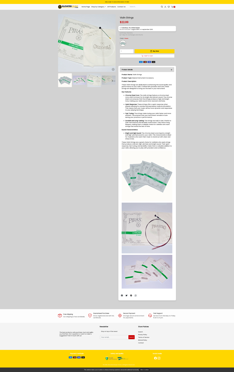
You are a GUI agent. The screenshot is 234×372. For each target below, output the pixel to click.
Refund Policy (142, 340)
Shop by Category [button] (98, 7)
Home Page (86, 7)
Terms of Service (143, 337)
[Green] (123, 43)
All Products (111, 7)
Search (140, 332)
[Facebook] (155, 358)
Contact (141, 343)
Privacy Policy (142, 335)
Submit (131, 337)
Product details (127, 70)
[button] (165, 7)
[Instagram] (159, 358)
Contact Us (121, 7)
